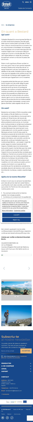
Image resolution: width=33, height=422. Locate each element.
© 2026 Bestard (5, 409)
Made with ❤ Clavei (18, 409)
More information (7, 210)
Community (17, 414)
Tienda (3, 414)
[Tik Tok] (11, 417)
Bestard (9, 414)
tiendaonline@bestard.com (14, 390)
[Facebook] (2, 417)
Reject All (16, 220)
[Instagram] (7, 417)
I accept (16, 215)
